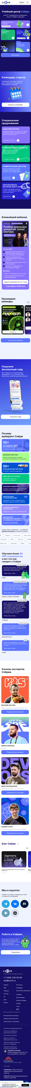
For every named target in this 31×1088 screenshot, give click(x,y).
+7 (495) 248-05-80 (12, 978)
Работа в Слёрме (21, 1000)
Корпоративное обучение (11, 1015)
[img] (15, 811)
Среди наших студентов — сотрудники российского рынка (15, 530)
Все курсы (19, 985)
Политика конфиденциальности (13, 1028)
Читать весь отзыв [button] (9, 616)
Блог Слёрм (9, 843)
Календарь (19, 988)
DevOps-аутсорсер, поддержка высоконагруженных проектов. (13, 1071)
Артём (4, 652)
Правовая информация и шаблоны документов (10, 1047)
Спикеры (19, 994)
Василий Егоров (7, 637)
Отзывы (18, 1003)
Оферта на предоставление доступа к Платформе (12, 1043)
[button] (15, 417)
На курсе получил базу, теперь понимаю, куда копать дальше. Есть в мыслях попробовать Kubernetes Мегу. (15, 569)
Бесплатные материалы (23, 990)
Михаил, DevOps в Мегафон (10, 596)
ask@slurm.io (10, 981)
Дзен (5, 999)
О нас (18, 1006)
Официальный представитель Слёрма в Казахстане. (16, 1076)
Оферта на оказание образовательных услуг (10, 1038)
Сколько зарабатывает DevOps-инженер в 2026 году (13, 870)
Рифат (4, 577)
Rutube (6, 1002)
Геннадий (5, 620)
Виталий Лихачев (8, 705)
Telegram (6, 991)
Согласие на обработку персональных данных (10, 1031)
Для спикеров (20, 997)
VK (4, 996)
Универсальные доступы (11, 1018)
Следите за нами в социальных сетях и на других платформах (14, 895)
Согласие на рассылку (10, 1035)
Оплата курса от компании (11, 1021)
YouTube (6, 993)
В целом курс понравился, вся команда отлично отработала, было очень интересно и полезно (15, 644)
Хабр (5, 988)
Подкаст (6, 985)
